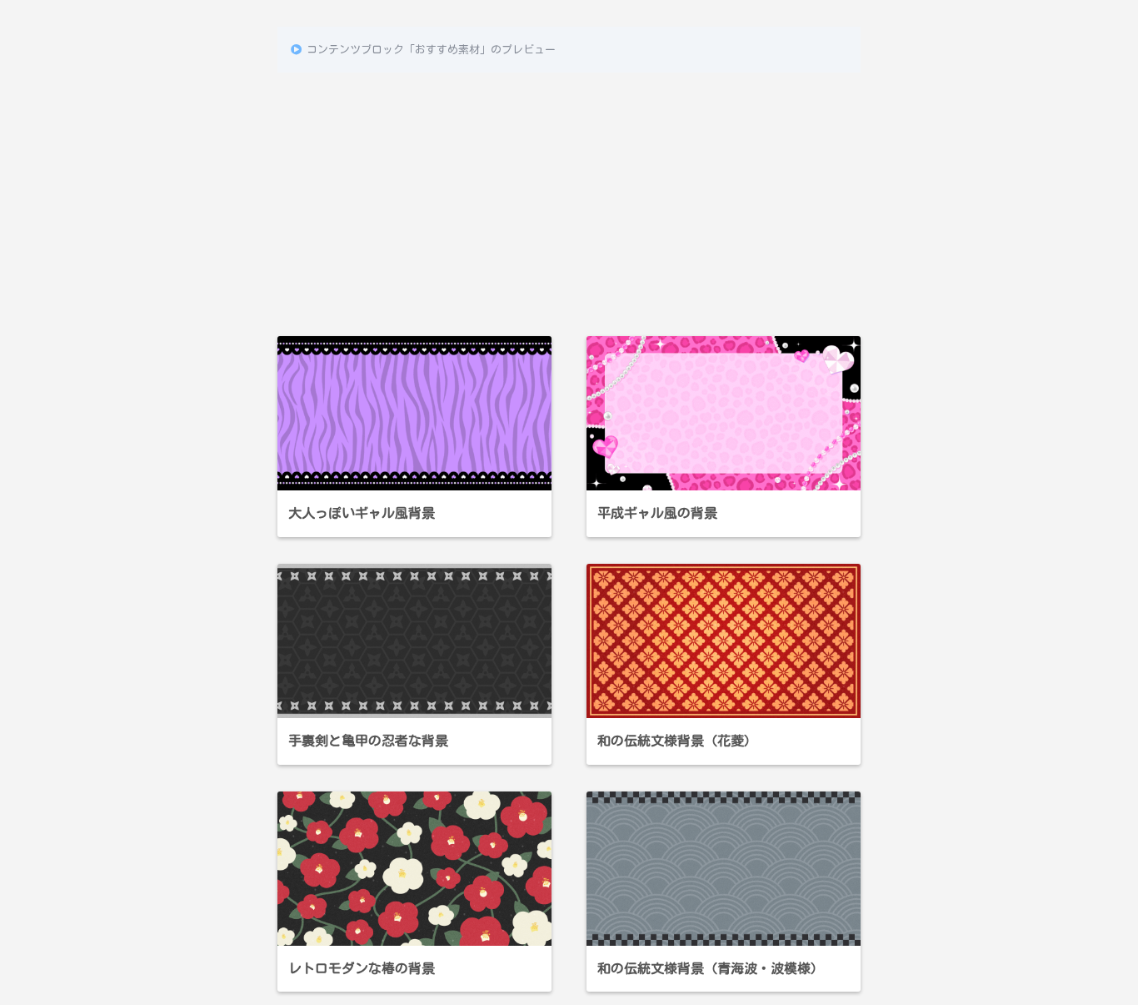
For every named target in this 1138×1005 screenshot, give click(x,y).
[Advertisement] (569, 197)
